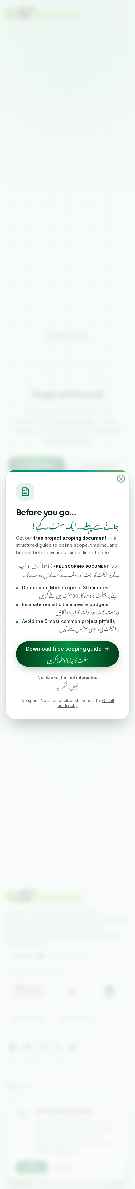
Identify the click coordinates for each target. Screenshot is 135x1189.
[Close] (121, 478)
